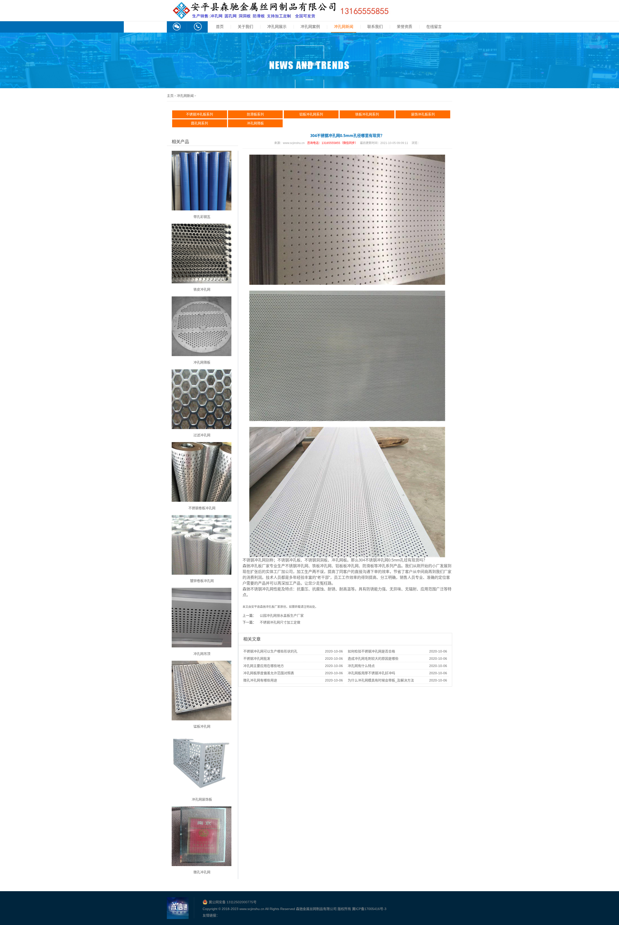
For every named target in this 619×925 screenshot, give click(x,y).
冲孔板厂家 (273, 607)
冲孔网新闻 (343, 27)
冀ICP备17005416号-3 (369, 909)
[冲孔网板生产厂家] (280, 16)
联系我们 (375, 27)
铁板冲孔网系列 (367, 114)
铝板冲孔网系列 (311, 114)
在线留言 (434, 27)
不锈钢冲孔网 (254, 560)
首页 (220, 27)
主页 (170, 96)
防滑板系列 (255, 114)
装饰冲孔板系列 (423, 114)
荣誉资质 (404, 27)
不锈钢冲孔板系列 (199, 114)
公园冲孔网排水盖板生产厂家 (282, 615)
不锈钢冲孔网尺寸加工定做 (280, 622)
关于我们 (245, 27)
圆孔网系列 (199, 123)
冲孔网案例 (310, 27)
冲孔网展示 (277, 27)
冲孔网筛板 (255, 123)
